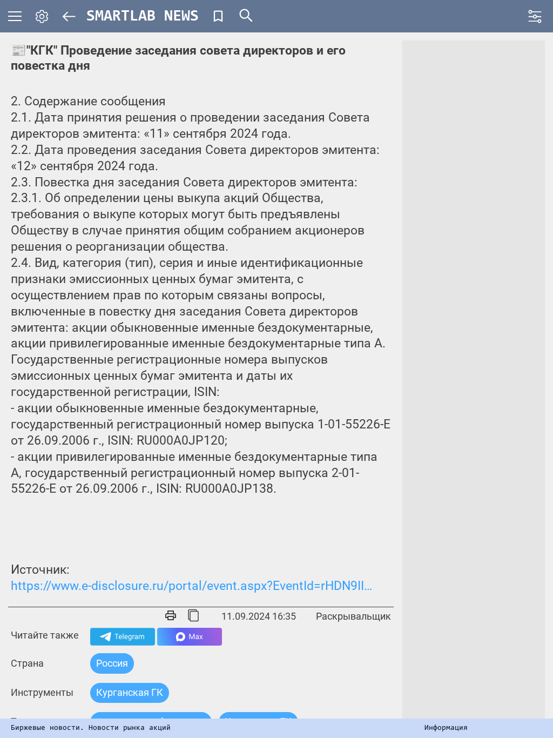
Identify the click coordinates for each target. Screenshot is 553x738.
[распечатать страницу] (171, 616)
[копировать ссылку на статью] (193, 616)
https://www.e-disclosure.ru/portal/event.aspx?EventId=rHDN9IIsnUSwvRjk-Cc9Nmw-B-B (193, 586)
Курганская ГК (129, 692)
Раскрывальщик (353, 616)
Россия (112, 663)
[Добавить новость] (218, 16)
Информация (446, 728)
